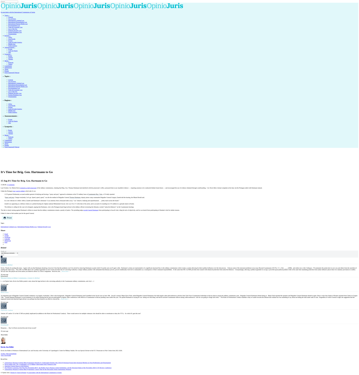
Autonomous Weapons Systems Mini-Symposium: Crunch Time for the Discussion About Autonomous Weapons (37, 369)
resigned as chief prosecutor (28, 188)
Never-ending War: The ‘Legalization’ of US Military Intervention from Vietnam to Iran (30, 364)
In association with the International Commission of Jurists (18, 12)
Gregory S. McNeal (6, 265)
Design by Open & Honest (18, 372)
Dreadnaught (4, 325)
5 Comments (10, 185)
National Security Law (44, 227)
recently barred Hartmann (90, 210)
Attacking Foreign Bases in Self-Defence (16, 366)
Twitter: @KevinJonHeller (8, 354)
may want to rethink (19, 191)
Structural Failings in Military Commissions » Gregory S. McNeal (20, 278)
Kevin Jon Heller (7, 347)
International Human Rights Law (27, 227)
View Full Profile (6, 355)
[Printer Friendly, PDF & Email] (7, 219)
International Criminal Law (9, 227)
